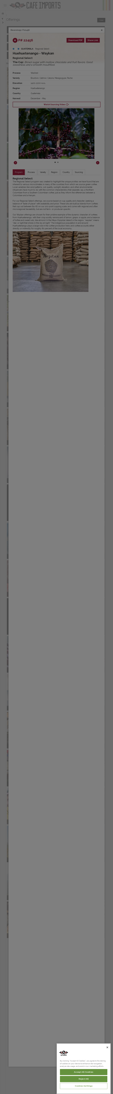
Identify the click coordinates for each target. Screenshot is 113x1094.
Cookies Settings (84, 1086)
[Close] (107, 1047)
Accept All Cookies (83, 1072)
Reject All (84, 1079)
